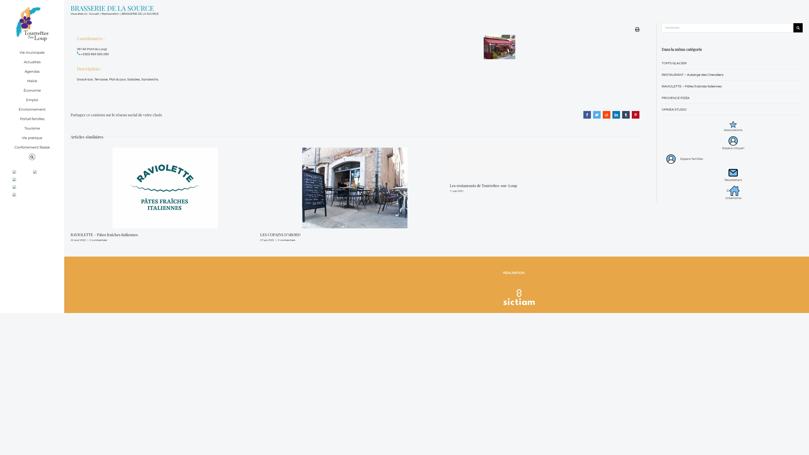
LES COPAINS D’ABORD (91, 234)
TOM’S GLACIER (674, 63)
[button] (32, 157)
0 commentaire (97, 240)
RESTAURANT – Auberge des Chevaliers (692, 74)
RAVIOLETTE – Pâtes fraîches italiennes (692, 86)
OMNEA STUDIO (464, 234)
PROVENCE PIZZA (676, 98)
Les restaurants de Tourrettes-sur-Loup (293, 185)
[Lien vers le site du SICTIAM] (519, 283)
